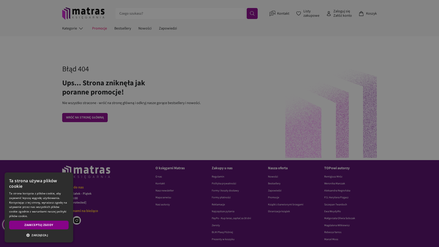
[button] (39, 235)
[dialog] (39, 207)
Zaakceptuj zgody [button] (38, 225)
